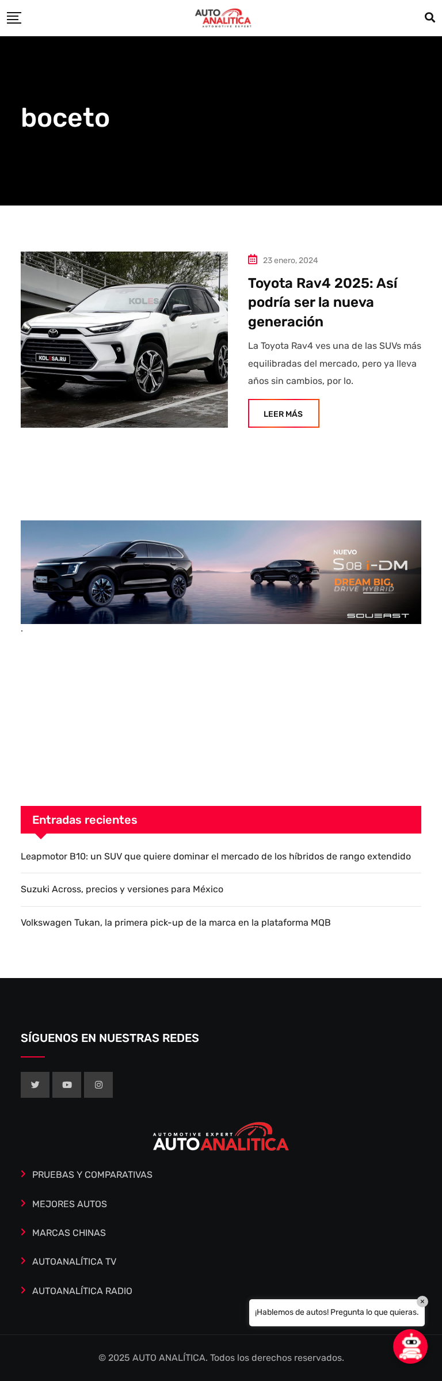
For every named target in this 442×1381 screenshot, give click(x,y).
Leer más (283, 414)
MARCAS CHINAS (69, 1232)
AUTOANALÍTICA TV (74, 1261)
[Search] (430, 18)
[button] (410, 1346)
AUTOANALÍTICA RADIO (82, 1290)
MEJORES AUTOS (69, 1204)
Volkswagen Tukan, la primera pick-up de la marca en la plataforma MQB (176, 922)
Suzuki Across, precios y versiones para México (122, 889)
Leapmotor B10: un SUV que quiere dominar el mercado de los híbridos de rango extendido (216, 856)
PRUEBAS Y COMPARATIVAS (92, 1174)
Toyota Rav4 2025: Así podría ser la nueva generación (322, 302)
